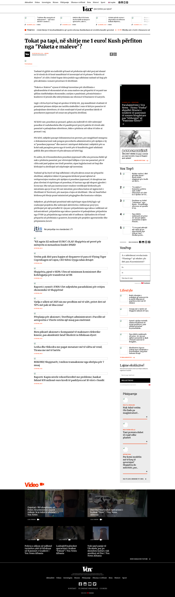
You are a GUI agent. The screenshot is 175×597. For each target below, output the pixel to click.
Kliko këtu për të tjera (139, 160)
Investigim (46, 2)
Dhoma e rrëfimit (78, 2)
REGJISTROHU (127, 380)
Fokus (37, 2)
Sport (103, 2)
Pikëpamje (64, 2)
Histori (96, 2)
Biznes (55, 2)
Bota (89, 2)
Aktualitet (29, 2)
